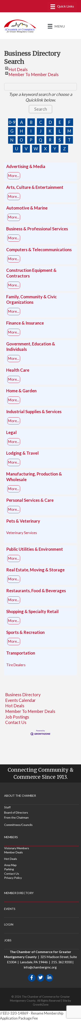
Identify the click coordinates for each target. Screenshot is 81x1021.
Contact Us (15, 722)
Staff (7, 807)
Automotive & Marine (27, 207)
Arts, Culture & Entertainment (34, 187)
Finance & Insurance (25, 322)
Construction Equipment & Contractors (31, 273)
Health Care (17, 370)
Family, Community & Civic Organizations (31, 299)
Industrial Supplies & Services (33, 411)
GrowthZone (40, 1004)
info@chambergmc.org (40, 967)
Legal (11, 432)
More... (13, 175)
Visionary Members (16, 848)
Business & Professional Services (37, 228)
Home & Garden (21, 390)
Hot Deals (18, 68)
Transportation (20, 652)
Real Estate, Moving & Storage (35, 569)
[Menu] (62, 6)
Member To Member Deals (34, 73)
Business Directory (22, 694)
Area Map (10, 865)
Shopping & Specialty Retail (32, 611)
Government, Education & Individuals (30, 346)
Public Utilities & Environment (34, 549)
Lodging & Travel (22, 452)
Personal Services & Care (30, 500)
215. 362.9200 (61, 962)
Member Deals (13, 852)
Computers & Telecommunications (39, 249)
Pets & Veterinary (23, 520)
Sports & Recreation (25, 632)
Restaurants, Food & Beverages (36, 590)
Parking (9, 869)
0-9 (12, 122)
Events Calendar (20, 700)
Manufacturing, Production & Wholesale (34, 476)
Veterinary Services (21, 533)
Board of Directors (16, 812)
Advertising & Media (25, 166)
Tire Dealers (16, 665)
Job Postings (17, 716)
